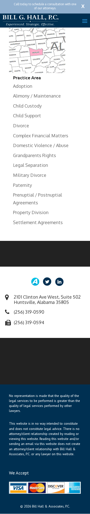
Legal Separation (30, 165)
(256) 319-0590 (29, 312)
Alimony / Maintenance (37, 96)
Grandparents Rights (34, 155)
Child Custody (27, 106)
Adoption (22, 86)
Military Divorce (29, 175)
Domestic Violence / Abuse (40, 145)
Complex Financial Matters (40, 135)
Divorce (21, 125)
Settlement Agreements (38, 222)
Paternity (22, 185)
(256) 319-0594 (29, 322)
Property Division (30, 212)
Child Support (27, 115)
